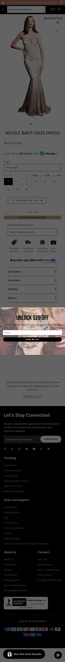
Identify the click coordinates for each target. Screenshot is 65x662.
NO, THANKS (32, 346)
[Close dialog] (62, 310)
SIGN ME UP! (32, 339)
